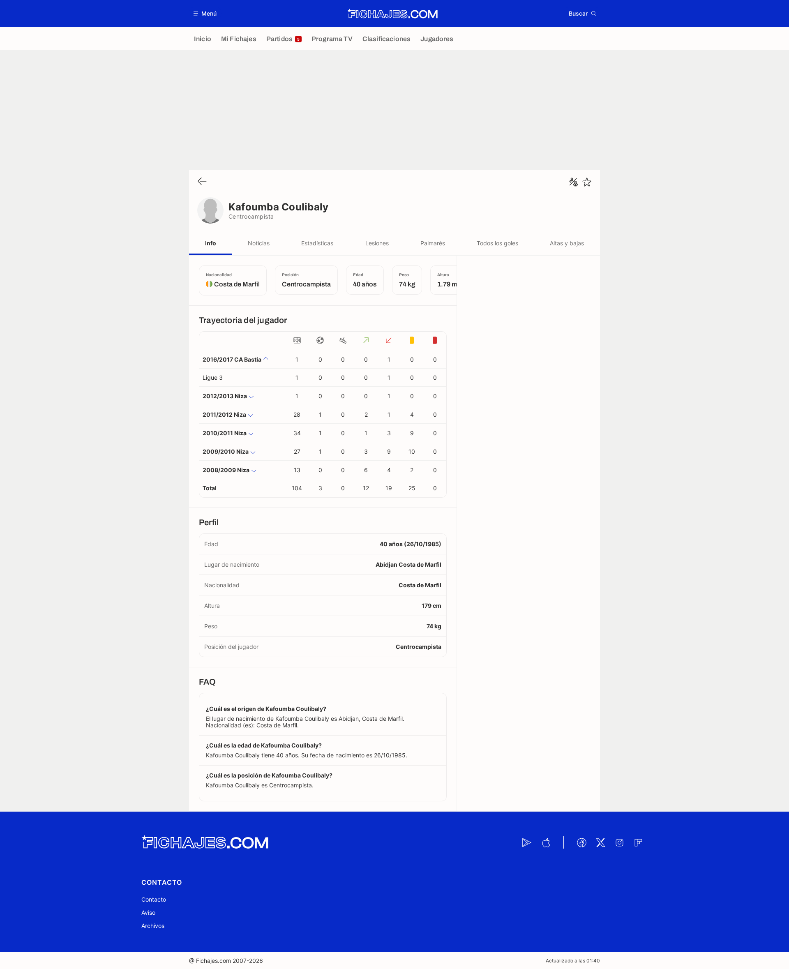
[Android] (527, 842)
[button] (205, 13)
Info (210, 243)
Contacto (153, 899)
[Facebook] (581, 842)
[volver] (202, 181)
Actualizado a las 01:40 (573, 960)
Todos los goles (497, 243)
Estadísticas (317, 243)
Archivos (152, 925)
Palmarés (432, 243)
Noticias (259, 243)
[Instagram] (619, 842)
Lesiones (377, 243)
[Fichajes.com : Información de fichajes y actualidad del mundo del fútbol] (392, 13)
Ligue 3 (213, 377)
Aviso (148, 912)
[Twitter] (600, 842)
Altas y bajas (567, 243)
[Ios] (546, 842)
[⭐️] (587, 182)
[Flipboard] (638, 842)
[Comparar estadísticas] (574, 182)
